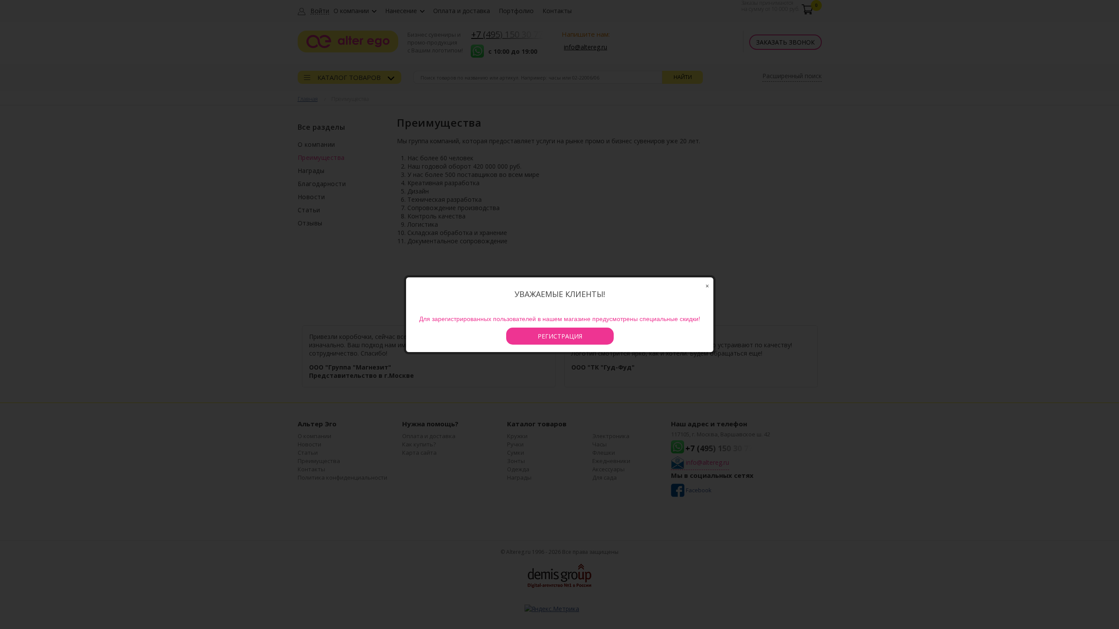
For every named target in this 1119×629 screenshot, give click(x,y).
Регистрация (560, 336)
